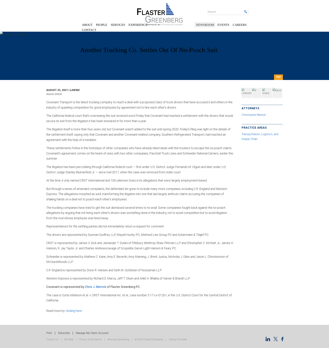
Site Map (69, 339)
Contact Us (52, 339)
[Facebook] (267, 93)
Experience (138, 25)
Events (223, 25)
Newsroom (205, 25)
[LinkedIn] (246, 93)
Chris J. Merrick (95, 287)
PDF (278, 77)
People (101, 25)
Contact (89, 30)
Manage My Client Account (92, 333)
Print (49, 333)
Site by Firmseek (178, 339)
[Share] (277, 93)
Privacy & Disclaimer (90, 339)
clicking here (73, 311)
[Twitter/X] (275, 340)
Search (212, 11)
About (87, 25)
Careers (240, 25)
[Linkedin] (268, 340)
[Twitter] (257, 93)
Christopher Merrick (254, 114)
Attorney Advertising (118, 339)
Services (118, 25)
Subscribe (64, 333)
